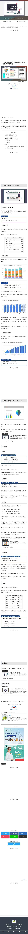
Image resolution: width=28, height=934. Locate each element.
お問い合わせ (20, 924)
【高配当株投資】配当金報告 (11, 135)
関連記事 (6, 144)
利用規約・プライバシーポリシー (14, 926)
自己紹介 (7, 924)
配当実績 (4, 764)
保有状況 (8, 140)
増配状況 (8, 142)
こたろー (10, 715)
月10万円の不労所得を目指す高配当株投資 (15, 146)
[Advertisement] (14, 45)
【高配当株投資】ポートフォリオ (11, 138)
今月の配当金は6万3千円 (12, 136)
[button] (25, 434)
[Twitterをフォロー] (9, 723)
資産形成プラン (10, 148)
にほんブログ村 (14, 88)
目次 (12, 132)
